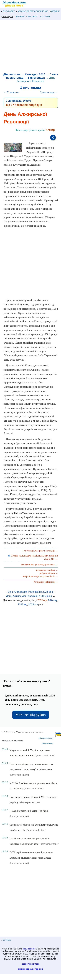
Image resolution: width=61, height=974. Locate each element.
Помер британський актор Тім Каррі (29, 811)
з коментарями (47, 743)
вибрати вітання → (49, 573)
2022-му (33, 604)
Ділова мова (11, 74)
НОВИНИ (55, 11)
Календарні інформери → (46, 582)
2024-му (52, 600)
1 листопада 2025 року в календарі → (40, 551)
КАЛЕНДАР (7, 17)
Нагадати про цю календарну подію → (39, 564)
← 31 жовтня (11, 92)
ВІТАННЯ (20, 17)
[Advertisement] (30, 46)
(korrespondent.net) (45, 755)
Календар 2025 (35, 74)
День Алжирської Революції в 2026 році (30, 591)
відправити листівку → (47, 570)
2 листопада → (49, 92)
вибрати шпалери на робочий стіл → (40, 576)
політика (7, 940)
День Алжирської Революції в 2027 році (29, 596)
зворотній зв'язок (30, 964)
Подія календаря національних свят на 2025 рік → (34, 557)
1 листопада (36, 77)
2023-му (22, 604)
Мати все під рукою (30, 715)
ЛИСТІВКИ (32, 17)
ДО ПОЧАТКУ (8, 11)
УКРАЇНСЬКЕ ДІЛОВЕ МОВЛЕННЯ (32, 11)
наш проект (28, 948)
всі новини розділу (46, 738)
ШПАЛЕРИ (45, 17)
